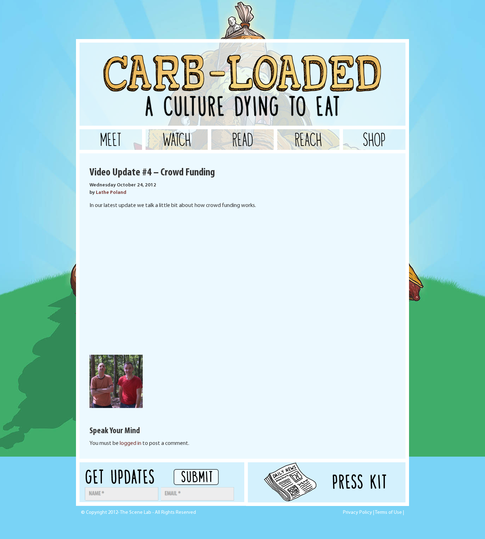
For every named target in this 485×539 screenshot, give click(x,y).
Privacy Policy (357, 512)
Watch (177, 139)
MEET (110, 139)
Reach (308, 139)
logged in (130, 443)
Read (242, 139)
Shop (374, 139)
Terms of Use (388, 512)
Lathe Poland (111, 192)
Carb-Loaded (151, 60)
